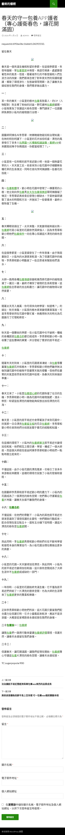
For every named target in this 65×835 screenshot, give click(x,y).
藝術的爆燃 (9, 4)
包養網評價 (40, 632)
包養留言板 (28, 423)
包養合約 (19, 336)
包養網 (51, 104)
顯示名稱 (7, 764)
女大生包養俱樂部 (37, 191)
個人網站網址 (9, 791)
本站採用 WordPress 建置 (12, 831)
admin (26, 35)
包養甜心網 (30, 393)
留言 (5, 723)
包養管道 (22, 70)
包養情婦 (24, 279)
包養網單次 (38, 442)
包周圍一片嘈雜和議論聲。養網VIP (39, 142)
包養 (36, 100)
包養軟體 (12, 188)
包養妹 (10, 625)
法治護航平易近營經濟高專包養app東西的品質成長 (27, 682)
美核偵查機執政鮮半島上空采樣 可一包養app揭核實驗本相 (30, 693)
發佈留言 (37, 35)
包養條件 (19, 233)
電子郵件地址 (10, 777)
